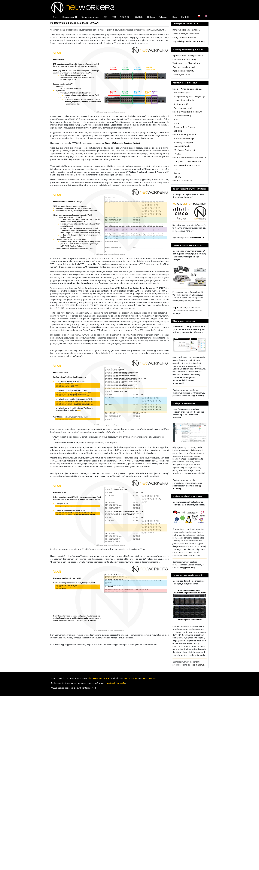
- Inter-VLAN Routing (182, 146)
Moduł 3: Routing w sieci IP (184, 134)
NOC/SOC (125, 17)
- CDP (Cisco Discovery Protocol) (187, 161)
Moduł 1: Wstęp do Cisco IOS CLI (187, 89)
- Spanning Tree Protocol (184, 127)
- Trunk (176, 123)
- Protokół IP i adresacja (183, 138)
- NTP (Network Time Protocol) (186, 165)
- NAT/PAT (177, 153)
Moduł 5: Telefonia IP (182, 180)
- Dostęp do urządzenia (183, 100)
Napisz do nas (179, 307)
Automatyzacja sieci (181, 74)
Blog (174, 17)
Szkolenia (163, 17)
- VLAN (175, 119)
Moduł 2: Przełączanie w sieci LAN (187, 111)
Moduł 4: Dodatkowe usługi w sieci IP (189, 157)
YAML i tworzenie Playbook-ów (186, 63)
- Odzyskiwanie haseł (182, 108)
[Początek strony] (254, 865)
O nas (55, 17)
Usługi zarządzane (90, 17)
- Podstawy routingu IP (183, 142)
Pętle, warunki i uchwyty (183, 70)
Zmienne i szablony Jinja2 (184, 67)
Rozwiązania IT (69, 17)
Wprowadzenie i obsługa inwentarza (189, 55)
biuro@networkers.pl (98, 678)
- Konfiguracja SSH (181, 104)
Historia (151, 17)
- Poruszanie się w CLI (182, 92)
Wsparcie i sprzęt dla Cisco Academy (189, 41)
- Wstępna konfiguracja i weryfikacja (189, 96)
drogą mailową (196, 395)
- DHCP (176, 169)
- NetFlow (177, 176)
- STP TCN (177, 131)
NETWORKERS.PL (197, 237)
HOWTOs (138, 17)
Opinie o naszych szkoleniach (186, 33)
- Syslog (176, 173)
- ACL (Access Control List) (184, 150)
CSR (105, 17)
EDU (114, 17)
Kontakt (185, 17)
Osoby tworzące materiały (184, 37)
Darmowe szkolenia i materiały (186, 29)
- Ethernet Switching (182, 115)
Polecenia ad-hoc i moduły (184, 59)
